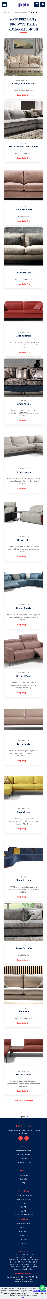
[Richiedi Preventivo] (42, 4)
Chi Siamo (23, 1175)
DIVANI (23, 1203)
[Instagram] (26, 1138)
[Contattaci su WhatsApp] (42, 1288)
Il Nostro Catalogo (20, 12)
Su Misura (24, 1158)
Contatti (23, 1179)
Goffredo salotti (23, 80)
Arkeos (24, 1239)
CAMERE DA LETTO (23, 1199)
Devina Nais (23, 1235)
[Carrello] (36, 4)
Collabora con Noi (23, 1162)
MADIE (23, 1211)
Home (6, 12)
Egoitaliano (23, 332)
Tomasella (23, 1231)
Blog (23, 1182)
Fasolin (23, 1243)
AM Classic (23, 1227)
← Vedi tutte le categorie (23, 1101)
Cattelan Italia (23, 1223)
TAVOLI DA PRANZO (23, 1195)
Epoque (23, 400)
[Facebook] (20, 1138)
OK (23, 1297)
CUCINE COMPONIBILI (24, 1215)
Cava (23, 143)
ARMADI (23, 1207)
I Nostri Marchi (23, 1154)
